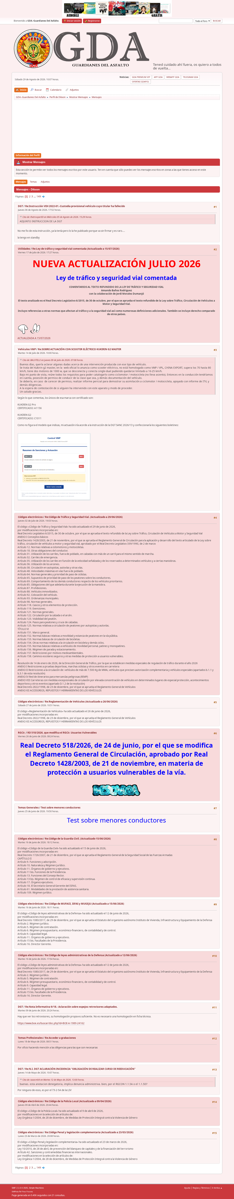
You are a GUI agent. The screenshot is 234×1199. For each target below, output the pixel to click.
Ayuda (187, 1187)
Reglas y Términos (201, 1187)
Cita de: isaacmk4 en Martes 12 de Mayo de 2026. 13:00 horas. (53, 1079)
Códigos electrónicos (30, 517)
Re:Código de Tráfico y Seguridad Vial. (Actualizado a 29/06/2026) (84, 517)
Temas (33, 181)
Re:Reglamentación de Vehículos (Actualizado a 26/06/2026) (81, 701)
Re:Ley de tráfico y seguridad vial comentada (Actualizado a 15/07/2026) (76, 248)
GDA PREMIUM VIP (141, 77)
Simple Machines (36, 1188)
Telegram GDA (190, 77)
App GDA (158, 77)
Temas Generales (28, 807)
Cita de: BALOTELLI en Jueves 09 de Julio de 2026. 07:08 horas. (52, 360)
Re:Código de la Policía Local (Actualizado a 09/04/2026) (78, 1101)
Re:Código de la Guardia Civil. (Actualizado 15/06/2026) (78, 838)
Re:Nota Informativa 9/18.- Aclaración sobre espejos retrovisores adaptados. (71, 1006)
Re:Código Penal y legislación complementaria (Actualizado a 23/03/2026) (89, 1132)
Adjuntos (45, 181)
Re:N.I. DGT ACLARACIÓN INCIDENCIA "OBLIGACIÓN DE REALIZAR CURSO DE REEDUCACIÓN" (80, 1069)
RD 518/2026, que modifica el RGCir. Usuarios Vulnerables (62, 732)
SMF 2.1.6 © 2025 (20, 1188)
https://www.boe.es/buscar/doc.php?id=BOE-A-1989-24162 (51, 1023)
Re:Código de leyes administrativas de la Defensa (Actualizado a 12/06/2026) (91, 955)
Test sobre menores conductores (60, 807)
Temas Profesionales (30, 1037)
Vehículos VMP (27, 349)
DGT (20, 206)
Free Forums (27, 1192)
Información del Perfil (28, 155)
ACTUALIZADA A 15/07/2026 (34, 338)
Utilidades (24, 248)
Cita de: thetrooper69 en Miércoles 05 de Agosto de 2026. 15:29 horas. (57, 217)
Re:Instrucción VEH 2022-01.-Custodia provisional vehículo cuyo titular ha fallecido (75, 206)
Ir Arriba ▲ (217, 1187)
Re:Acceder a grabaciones (60, 1037)
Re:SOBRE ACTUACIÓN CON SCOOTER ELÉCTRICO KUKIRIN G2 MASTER (79, 349)
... (35, 196)
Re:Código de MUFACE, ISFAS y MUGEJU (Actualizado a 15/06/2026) (84, 903)
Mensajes (21, 181)
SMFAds (15, 1192)
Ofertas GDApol (140, 81)
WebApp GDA (172, 77)
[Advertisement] (117, 126)
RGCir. (21, 732)
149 (39, 196)
